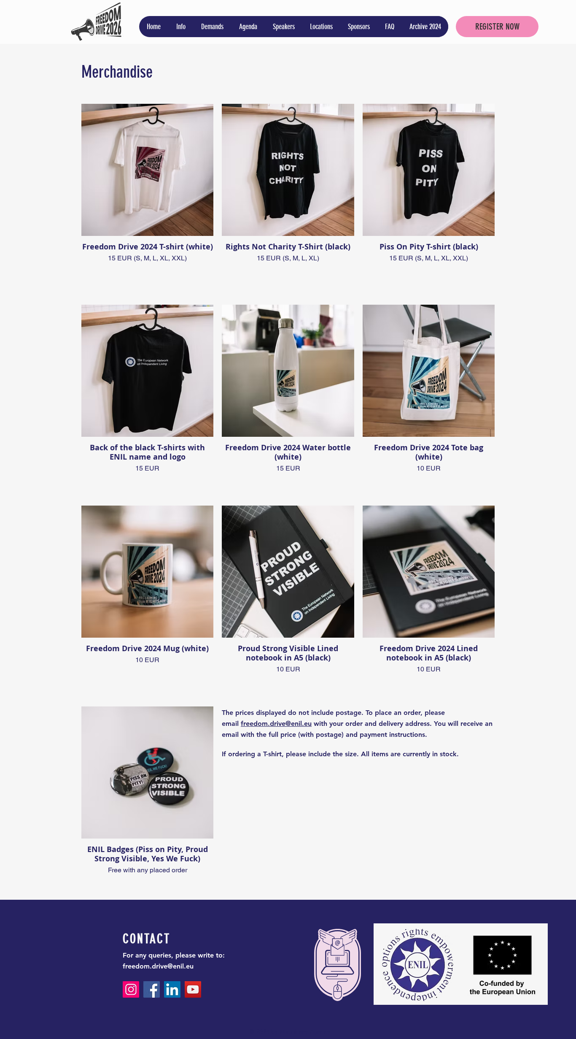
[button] (180, 26)
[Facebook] (151, 989)
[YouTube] (193, 989)
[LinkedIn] (172, 989)
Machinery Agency (305, 1031)
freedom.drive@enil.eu (158, 966)
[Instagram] (131, 989)
